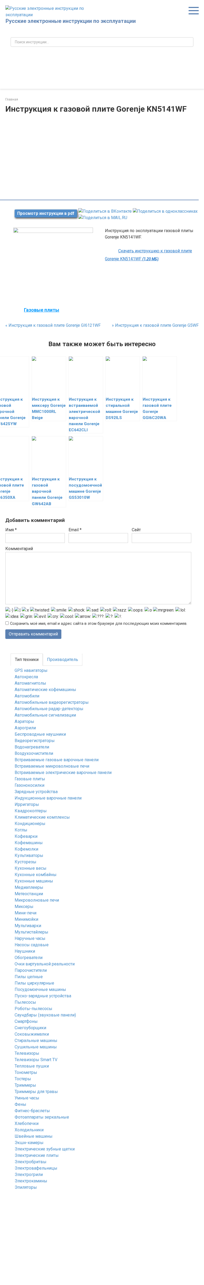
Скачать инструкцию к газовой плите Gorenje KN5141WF (148, 254)
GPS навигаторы (31, 670)
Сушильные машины (36, 1046)
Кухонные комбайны (36, 874)
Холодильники (29, 1129)
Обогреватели (28, 957)
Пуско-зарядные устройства (43, 995)
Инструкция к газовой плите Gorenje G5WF (155, 325)
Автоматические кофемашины (45, 689)
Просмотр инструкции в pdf (45, 213)
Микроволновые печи (37, 900)
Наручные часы (30, 938)
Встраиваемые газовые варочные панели (57, 759)
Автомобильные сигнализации (45, 715)
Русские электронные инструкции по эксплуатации (71, 21)
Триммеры (25, 1085)
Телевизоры (27, 1053)
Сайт (136, 529)
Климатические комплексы (42, 817)
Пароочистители (31, 970)
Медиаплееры (29, 887)
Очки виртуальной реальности (45, 963)
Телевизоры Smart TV (36, 1059)
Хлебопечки (27, 1123)
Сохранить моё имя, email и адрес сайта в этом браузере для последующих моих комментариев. (98, 623)
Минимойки (26, 919)
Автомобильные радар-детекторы (49, 708)
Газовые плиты (30, 778)
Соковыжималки (32, 1034)
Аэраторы (24, 721)
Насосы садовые (32, 944)
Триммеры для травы (36, 1091)
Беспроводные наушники (40, 734)
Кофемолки (26, 849)
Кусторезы (25, 861)
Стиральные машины (36, 1040)
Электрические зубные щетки (45, 1149)
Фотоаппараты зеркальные (42, 1117)
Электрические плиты (37, 1155)
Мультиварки (28, 925)
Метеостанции (29, 893)
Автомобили (27, 695)
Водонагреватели (32, 747)
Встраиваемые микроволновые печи (52, 766)
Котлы (21, 829)
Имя (11, 529)
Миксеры (24, 906)
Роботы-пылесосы (33, 1008)
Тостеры (23, 1078)
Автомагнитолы (30, 683)
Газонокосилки (29, 785)
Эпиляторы (26, 1187)
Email (75, 529)
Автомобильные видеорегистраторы (52, 702)
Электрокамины (31, 1180)
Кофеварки (26, 836)
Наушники (25, 951)
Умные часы (27, 1097)
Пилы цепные (29, 976)
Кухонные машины (34, 881)
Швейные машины (34, 1136)
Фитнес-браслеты (32, 1110)
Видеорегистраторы (35, 740)
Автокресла (26, 676)
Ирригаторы (27, 804)
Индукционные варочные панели (48, 798)
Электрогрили (29, 1174)
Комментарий (19, 548)
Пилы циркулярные (34, 983)
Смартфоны (26, 1021)
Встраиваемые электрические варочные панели (63, 772)
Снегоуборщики (30, 1027)
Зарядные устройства (36, 791)
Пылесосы (25, 1002)
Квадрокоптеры (31, 810)
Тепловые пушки (32, 1066)
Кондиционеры (30, 823)
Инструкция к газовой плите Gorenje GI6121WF (53, 325)
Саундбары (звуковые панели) (45, 1015)
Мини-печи (25, 912)
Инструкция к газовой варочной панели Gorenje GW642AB (47, 491)
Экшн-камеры (29, 1142)
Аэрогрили (25, 727)
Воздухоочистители (34, 753)
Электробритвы (30, 1161)
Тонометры (26, 1072)
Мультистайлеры (31, 932)
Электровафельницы (36, 1168)
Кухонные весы (30, 868)
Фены (20, 1104)
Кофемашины (29, 842)
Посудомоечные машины (40, 989)
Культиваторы (29, 855)
